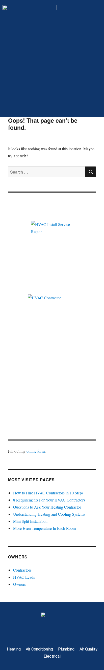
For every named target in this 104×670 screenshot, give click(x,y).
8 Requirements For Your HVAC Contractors (49, 499)
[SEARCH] (90, 171)
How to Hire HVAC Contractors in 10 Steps (48, 492)
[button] (52, 107)
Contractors (22, 570)
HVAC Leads (24, 577)
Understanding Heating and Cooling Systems (49, 514)
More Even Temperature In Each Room (44, 528)
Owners (19, 584)
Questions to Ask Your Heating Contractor (47, 507)
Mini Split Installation (30, 521)
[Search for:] (47, 172)
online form (36, 451)
